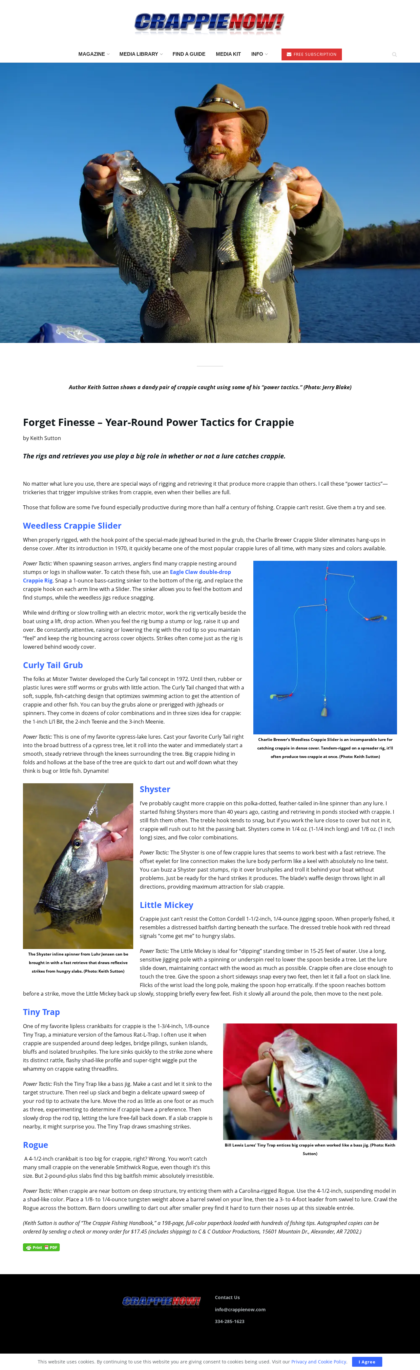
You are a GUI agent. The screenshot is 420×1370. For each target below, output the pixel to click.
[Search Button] (394, 54)
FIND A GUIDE (189, 54)
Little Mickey (166, 904)
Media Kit (228, 54)
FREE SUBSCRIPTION (314, 54)
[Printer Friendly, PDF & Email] (41, 1247)
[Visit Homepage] (210, 23)
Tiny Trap (41, 1011)
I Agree (367, 1362)
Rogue (35, 1144)
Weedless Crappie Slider (72, 525)
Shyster (155, 788)
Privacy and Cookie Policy (318, 1362)
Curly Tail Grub (53, 664)
